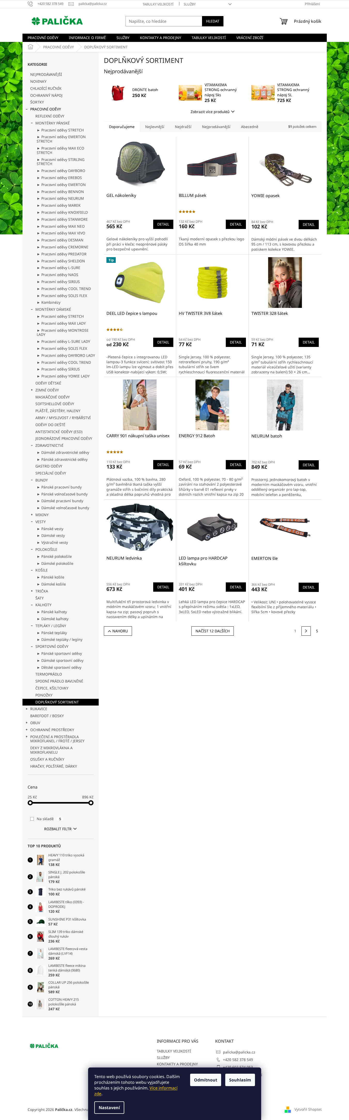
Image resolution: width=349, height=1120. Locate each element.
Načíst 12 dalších (213, 630)
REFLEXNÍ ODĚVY (49, 116)
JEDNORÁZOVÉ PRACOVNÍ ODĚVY (63, 438)
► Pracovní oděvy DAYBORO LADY (66, 355)
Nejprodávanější (216, 126)
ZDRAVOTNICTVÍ (49, 445)
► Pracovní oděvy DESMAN (60, 240)
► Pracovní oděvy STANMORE (62, 219)
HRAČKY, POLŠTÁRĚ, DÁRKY (53, 766)
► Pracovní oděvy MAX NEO (61, 226)
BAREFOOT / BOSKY (47, 715)
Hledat (212, 21)
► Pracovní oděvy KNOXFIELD (62, 212)
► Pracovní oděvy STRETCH (60, 130)
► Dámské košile (51, 584)
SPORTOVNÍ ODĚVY (51, 646)
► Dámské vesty (51, 535)
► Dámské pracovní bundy (60, 500)
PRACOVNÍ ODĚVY (45, 109)
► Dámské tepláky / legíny (59, 639)
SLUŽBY (190, 4)
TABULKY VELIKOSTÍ (158, 4)
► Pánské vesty (50, 528)
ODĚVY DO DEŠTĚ (50, 424)
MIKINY (42, 514)
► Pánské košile (50, 577)
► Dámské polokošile (55, 563)
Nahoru (120, 630)
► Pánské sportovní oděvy (59, 653)
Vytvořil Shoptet (308, 1109)
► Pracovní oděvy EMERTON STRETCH (61, 139)
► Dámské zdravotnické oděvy (63, 452)
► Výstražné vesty (52, 542)
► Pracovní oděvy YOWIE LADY (63, 376)
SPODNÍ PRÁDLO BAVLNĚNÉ (59, 681)
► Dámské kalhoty (52, 618)
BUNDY (41, 480)
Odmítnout (205, 1080)
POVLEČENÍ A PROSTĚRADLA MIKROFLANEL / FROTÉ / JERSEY (57, 739)
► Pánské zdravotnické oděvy (62, 459)
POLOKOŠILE (46, 549)
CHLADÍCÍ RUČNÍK (45, 88)
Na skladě (49, 818)
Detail (163, 224)
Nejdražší (183, 126)
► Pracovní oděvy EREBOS (59, 177)
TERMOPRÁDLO (48, 674)
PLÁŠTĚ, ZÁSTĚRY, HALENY (57, 410)
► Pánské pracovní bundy (59, 487)
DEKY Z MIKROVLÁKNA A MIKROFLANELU (51, 750)
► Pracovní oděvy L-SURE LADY (63, 341)
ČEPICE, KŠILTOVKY (51, 688)
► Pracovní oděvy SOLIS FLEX (62, 295)
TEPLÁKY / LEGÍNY (50, 625)
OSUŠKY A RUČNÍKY (47, 759)
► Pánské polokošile (54, 556)
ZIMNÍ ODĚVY (47, 390)
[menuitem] (43, 38)
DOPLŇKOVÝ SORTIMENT (57, 702)
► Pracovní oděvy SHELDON (61, 260)
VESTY (40, 521)
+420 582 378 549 (238, 1059)
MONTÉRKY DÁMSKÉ (53, 309)
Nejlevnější (154, 126)
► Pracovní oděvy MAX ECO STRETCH (60, 150)
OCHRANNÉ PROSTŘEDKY (52, 729)
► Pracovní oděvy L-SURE (58, 267)
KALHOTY (43, 604)
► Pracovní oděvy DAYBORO (61, 170)
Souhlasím (240, 1080)
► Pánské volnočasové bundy (62, 494)
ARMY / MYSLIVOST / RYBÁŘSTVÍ (63, 417)
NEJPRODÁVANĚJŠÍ (46, 74)
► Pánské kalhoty (52, 611)
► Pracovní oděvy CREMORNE (62, 246)
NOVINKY (38, 81)
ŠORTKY (37, 102)
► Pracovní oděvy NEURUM (60, 198)
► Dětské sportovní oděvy (59, 667)
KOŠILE (41, 570)
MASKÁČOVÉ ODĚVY (52, 397)
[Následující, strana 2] (306, 631)
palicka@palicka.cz (239, 1052)
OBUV (35, 722)
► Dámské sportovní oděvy (60, 660)
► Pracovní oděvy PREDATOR (62, 253)
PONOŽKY (43, 695)
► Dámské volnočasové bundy (63, 507)
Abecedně (249, 126)
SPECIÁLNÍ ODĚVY (50, 473)
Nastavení (109, 1107)
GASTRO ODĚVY (48, 466)
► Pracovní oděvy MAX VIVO (61, 233)
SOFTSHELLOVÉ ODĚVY (54, 403)
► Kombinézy (48, 302)
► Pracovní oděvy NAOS (57, 274)
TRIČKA (41, 591)
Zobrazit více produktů (210, 111)
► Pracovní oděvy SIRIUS (58, 281)
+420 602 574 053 (238, 1067)
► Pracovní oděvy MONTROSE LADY (63, 332)
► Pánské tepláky (52, 632)
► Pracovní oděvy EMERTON (61, 184)
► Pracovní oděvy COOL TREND (64, 288)
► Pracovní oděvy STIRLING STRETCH (60, 161)
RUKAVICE (38, 708)
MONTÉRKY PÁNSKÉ (52, 123)
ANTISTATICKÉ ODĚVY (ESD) (58, 431)
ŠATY (39, 598)
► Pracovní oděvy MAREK (59, 205)
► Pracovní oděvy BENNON (60, 191)
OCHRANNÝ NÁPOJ (46, 95)
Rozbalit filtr (58, 828)
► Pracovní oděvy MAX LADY (61, 323)
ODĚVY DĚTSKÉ (48, 383)
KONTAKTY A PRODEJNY (177, 1064)
